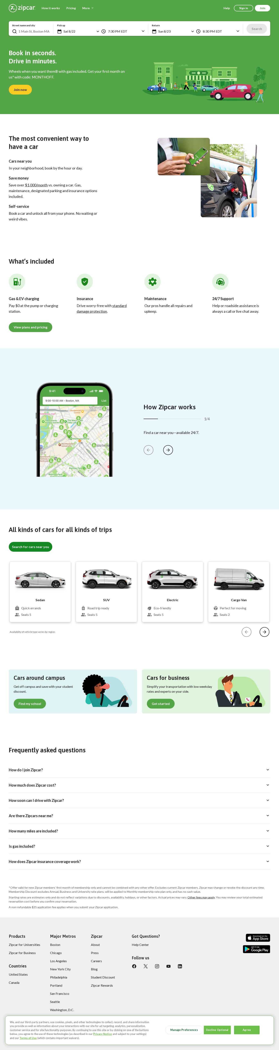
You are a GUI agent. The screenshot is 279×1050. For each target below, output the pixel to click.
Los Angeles (58, 961)
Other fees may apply (201, 897)
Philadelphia (58, 977)
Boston (55, 945)
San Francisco (59, 993)
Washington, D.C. (62, 1010)
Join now (20, 89)
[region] (139, 1030)
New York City (60, 969)
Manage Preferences (184, 1029)
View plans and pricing (30, 327)
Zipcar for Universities (24, 945)
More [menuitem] (86, 8)
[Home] (22, 8)
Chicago (56, 953)
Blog (94, 969)
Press (95, 953)
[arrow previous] (148, 450)
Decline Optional (217, 1029)
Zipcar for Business (22, 953)
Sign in (243, 8)
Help (226, 8)
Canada (14, 982)
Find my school (30, 704)
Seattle (55, 1002)
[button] (59, 31)
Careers (96, 961)
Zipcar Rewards (102, 985)
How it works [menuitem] (51, 8)
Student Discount (103, 977)
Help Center (140, 945)
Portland (56, 985)
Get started (161, 704)
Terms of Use (28, 1038)
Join (262, 8)
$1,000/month (36, 185)
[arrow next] (168, 450)
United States (18, 974)
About (95, 945)
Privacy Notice (102, 1034)
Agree (247, 1029)
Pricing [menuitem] (71, 8)
